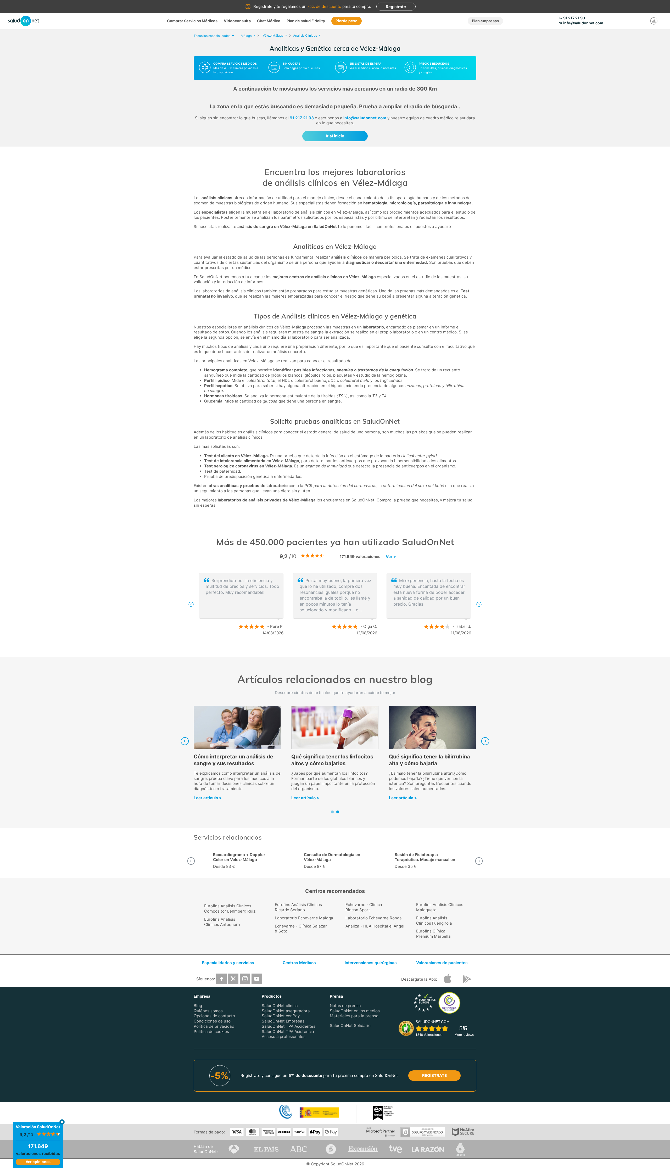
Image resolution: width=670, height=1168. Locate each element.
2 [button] (337, 650)
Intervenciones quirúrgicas (371, 962)
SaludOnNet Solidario (350, 1025)
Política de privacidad (214, 1026)
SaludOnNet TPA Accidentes (288, 1026)
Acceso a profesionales (283, 1036)
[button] (191, 604)
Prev (185, 741)
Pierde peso (347, 21)
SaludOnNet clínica (280, 1005)
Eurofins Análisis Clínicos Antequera (222, 922)
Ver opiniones (38, 1161)
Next (485, 741)
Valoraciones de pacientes (442, 962)
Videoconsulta (237, 21)
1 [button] (329, 650)
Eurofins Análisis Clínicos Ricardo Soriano (298, 907)
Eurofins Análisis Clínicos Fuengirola (434, 920)
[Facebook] (221, 979)
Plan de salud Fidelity (306, 21)
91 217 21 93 (302, 117)
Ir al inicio (335, 135)
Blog (198, 1005)
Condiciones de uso (212, 1021)
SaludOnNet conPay (281, 1015)
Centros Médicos (299, 962)
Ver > (391, 556)
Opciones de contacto (214, 1015)
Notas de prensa (345, 1005)
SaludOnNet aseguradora (286, 1010)
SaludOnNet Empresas (283, 1021)
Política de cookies (211, 1031)
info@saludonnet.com (364, 117)
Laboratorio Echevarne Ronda (373, 917)
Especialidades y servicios (228, 962)
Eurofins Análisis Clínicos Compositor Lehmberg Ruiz (229, 908)
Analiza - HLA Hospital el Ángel (374, 926)
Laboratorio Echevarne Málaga (304, 917)
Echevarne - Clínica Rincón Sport (363, 907)
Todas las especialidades (212, 36)
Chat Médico (268, 21)
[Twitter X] (233, 979)
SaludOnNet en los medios (355, 1010)
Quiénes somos (208, 1010)
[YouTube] (257, 979)
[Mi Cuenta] (653, 21)
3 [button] (345, 650)
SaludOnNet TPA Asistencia (288, 1031)
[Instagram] (245, 979)
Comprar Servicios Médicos (192, 21)
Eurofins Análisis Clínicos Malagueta (439, 907)
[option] (335, 604)
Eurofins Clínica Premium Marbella (433, 934)
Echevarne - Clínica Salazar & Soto (301, 929)
